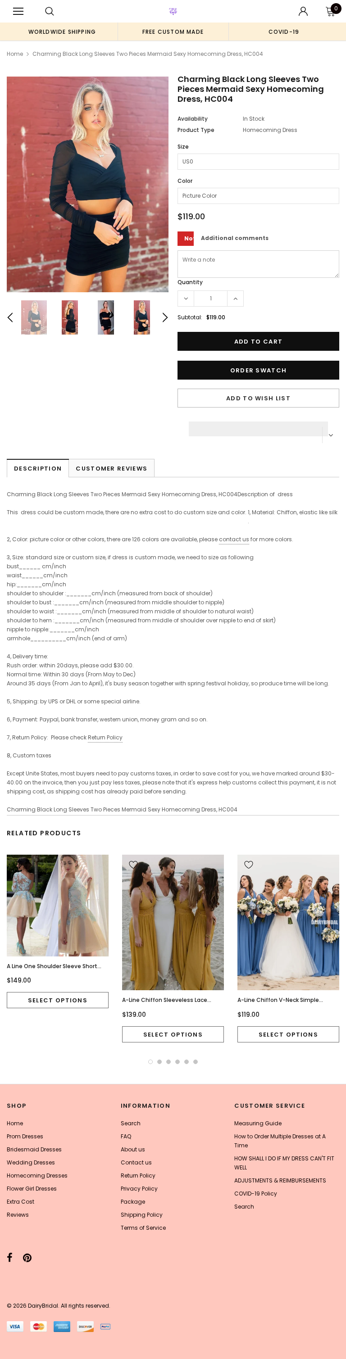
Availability (193, 118)
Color (185, 181)
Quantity (190, 282)
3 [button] (168, 1062)
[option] (62, 32)
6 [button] (195, 1062)
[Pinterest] (27, 1258)
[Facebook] (10, 1258)
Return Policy (105, 737)
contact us (234, 539)
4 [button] (177, 1062)
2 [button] (159, 1062)
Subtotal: (190, 317)
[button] (258, 426)
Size (183, 146)
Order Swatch (258, 370)
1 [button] (150, 1062)
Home (15, 54)
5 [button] (186, 1062)
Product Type (196, 130)
